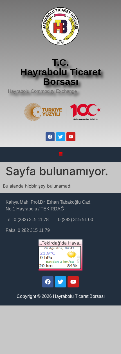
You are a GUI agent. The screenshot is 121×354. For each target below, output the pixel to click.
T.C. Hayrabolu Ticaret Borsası (60, 72)
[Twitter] (60, 136)
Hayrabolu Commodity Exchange (42, 91)
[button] (60, 155)
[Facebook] (50, 136)
